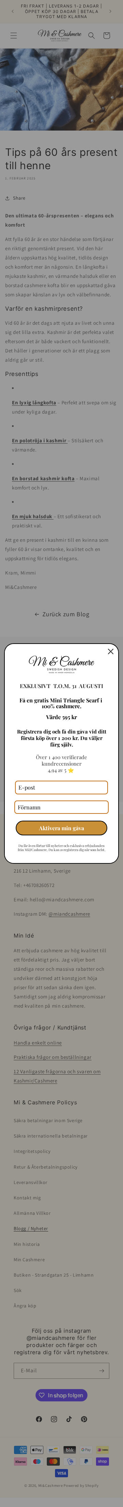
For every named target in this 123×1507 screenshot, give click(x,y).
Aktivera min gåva (61, 828)
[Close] (110, 651)
